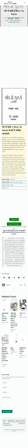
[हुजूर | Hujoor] (14, 340)
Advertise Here (11, 420)
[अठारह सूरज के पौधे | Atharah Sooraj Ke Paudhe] (5, 305)
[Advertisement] (14, 45)
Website (5, 392)
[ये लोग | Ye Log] (23, 305)
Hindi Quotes (22, 423)
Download (14, 219)
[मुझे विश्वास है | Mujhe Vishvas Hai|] (23, 340)
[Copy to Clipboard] (23, 278)
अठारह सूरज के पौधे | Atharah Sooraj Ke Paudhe (5, 316)
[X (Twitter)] (9, 278)
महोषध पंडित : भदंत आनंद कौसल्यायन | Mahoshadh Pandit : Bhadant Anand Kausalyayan (5, 355)
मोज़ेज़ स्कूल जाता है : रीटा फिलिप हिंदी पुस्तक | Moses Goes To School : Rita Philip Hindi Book (14, 320)
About (4, 420)
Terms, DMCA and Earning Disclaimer (16, 421)
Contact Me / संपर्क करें (20, 420)
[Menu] (24, 2)
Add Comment (7, 397)
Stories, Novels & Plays (19, 17)
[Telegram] (14, 278)
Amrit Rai (15, 141)
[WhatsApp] (19, 278)
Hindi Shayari (6, 423)
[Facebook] (4, 278)
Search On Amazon (14, 224)
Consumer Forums (7, 425)
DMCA (4, 421)
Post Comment (7, 411)
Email (4, 387)
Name (5, 382)
